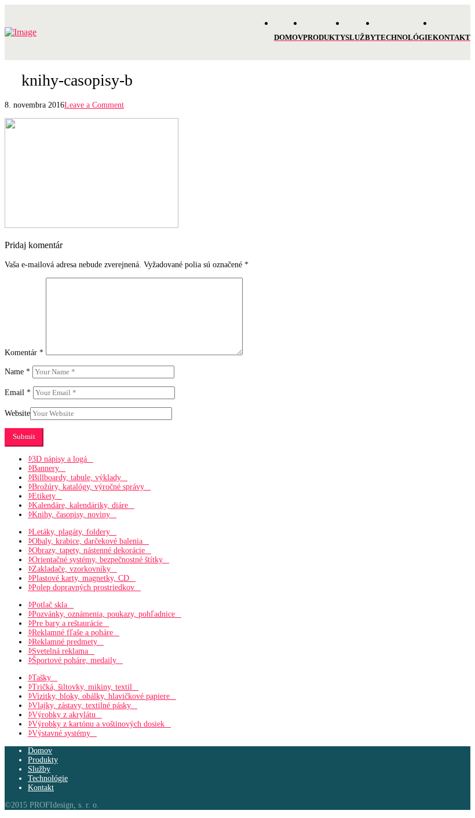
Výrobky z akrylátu (64, 714)
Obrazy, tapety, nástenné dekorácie (88, 550)
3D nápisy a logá (59, 459)
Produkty (43, 760)
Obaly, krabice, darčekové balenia (87, 541)
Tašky (41, 677)
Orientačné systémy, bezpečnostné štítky (97, 559)
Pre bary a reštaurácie (67, 623)
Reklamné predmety (64, 642)
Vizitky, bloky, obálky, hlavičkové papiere (101, 696)
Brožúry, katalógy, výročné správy (88, 486)
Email (18, 392)
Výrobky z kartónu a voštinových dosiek (98, 724)
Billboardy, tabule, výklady (76, 477)
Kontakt (41, 787)
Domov (40, 750)
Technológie (48, 778)
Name (17, 371)
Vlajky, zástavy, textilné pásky (81, 705)
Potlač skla (49, 604)
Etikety (44, 496)
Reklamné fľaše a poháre (72, 632)
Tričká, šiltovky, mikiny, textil (82, 687)
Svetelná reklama (60, 651)
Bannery (45, 468)
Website (17, 413)
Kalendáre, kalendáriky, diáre (80, 505)
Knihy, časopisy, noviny (71, 514)
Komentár (24, 352)
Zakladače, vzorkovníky (71, 569)
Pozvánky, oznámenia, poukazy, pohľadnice (103, 614)
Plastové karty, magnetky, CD (80, 578)
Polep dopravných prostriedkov (83, 587)
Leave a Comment (94, 105)
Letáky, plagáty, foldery (71, 532)
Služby (39, 769)
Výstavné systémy (61, 733)
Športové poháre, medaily (74, 660)
